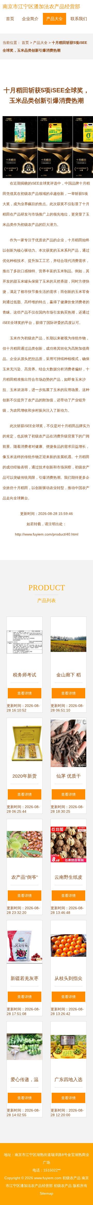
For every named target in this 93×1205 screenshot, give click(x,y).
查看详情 (24, 693)
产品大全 (54, 19)
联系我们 (79, 19)
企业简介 (30, 19)
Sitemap (46, 1193)
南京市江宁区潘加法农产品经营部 (41, 6)
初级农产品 (72, 1178)
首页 (10, 19)
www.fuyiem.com (47, 1178)
